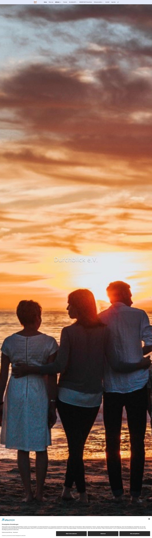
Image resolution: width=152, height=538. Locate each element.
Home (45, 2)
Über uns (51, 2)
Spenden (113, 2)
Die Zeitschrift (72, 2)
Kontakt (107, 2)
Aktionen (57, 2)
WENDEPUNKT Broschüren (85, 2)
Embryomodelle (98, 2)
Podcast (65, 2)
